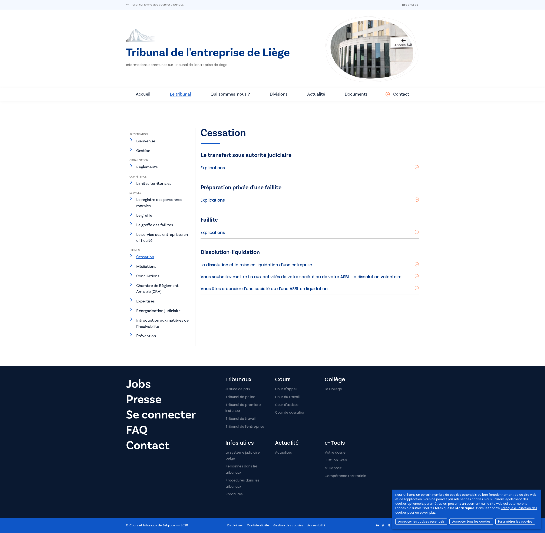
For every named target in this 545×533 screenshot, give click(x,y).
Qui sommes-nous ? (230, 94)
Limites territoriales (153, 183)
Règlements (147, 167)
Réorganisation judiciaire (158, 310)
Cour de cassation (290, 412)
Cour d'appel (286, 389)
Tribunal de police (240, 396)
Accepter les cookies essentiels (421, 521)
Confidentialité (258, 525)
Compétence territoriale (345, 475)
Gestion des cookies (288, 525)
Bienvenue (145, 141)
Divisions (279, 94)
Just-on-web (336, 460)
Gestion (143, 150)
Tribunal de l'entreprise (244, 426)
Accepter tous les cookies (471, 521)
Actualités (283, 452)
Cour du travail (287, 396)
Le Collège (333, 389)
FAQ (137, 430)
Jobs (138, 384)
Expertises (145, 301)
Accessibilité (316, 525)
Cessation (145, 256)
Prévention (146, 335)
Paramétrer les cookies (515, 521)
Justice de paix (237, 389)
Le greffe (144, 215)
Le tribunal (180, 94)
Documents (356, 94)
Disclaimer (235, 525)
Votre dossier (336, 452)
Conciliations (147, 276)
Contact (401, 94)
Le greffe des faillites (154, 225)
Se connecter (161, 414)
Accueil (143, 94)
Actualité (316, 94)
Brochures (410, 5)
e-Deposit (333, 468)
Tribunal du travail (240, 418)
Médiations (146, 266)
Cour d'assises (286, 404)
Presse (143, 399)
